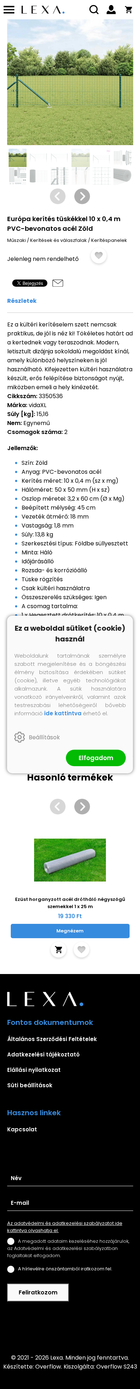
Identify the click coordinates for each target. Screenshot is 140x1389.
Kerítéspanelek (109, 240)
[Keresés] (94, 10)
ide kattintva (62, 713)
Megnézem (70, 930)
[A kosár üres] (128, 10)
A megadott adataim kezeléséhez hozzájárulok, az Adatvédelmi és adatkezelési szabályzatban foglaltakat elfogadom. (68, 1248)
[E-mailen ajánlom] (57, 283)
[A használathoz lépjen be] (99, 255)
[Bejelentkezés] (111, 10)
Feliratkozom (38, 1292)
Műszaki (16, 240)
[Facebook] (70, 1327)
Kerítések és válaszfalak (58, 240)
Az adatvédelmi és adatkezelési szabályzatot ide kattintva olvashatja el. (64, 1227)
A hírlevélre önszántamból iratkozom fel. (65, 1268)
